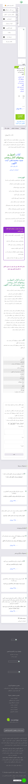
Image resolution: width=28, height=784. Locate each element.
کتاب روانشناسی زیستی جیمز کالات (15, 244)
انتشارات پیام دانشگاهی (14, 700)
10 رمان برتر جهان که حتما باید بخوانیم (15, 257)
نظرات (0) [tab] (7, 128)
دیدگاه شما (21, 426)
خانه (18, 8)
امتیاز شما (19, 423)
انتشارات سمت (14, 698)
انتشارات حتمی (14, 707)
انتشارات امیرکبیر (22, 621)
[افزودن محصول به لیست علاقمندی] (19, 64)
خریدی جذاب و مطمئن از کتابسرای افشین (14, 730)
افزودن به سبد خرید (20, 116)
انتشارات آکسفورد (14, 711)
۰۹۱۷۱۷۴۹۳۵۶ (14, 720)
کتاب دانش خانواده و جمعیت (17, 248)
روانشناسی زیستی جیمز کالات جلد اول (14, 241)
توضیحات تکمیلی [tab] (15, 128)
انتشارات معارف (14, 705)
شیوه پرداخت (14, 656)
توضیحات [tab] (23, 128)
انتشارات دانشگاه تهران (14, 702)
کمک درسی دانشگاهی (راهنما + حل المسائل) (14, 688)
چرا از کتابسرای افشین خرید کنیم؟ (20, 122)
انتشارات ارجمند (14, 709)
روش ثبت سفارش (14, 654)
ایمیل (22, 445)
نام (22, 437)
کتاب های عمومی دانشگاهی (14, 690)
